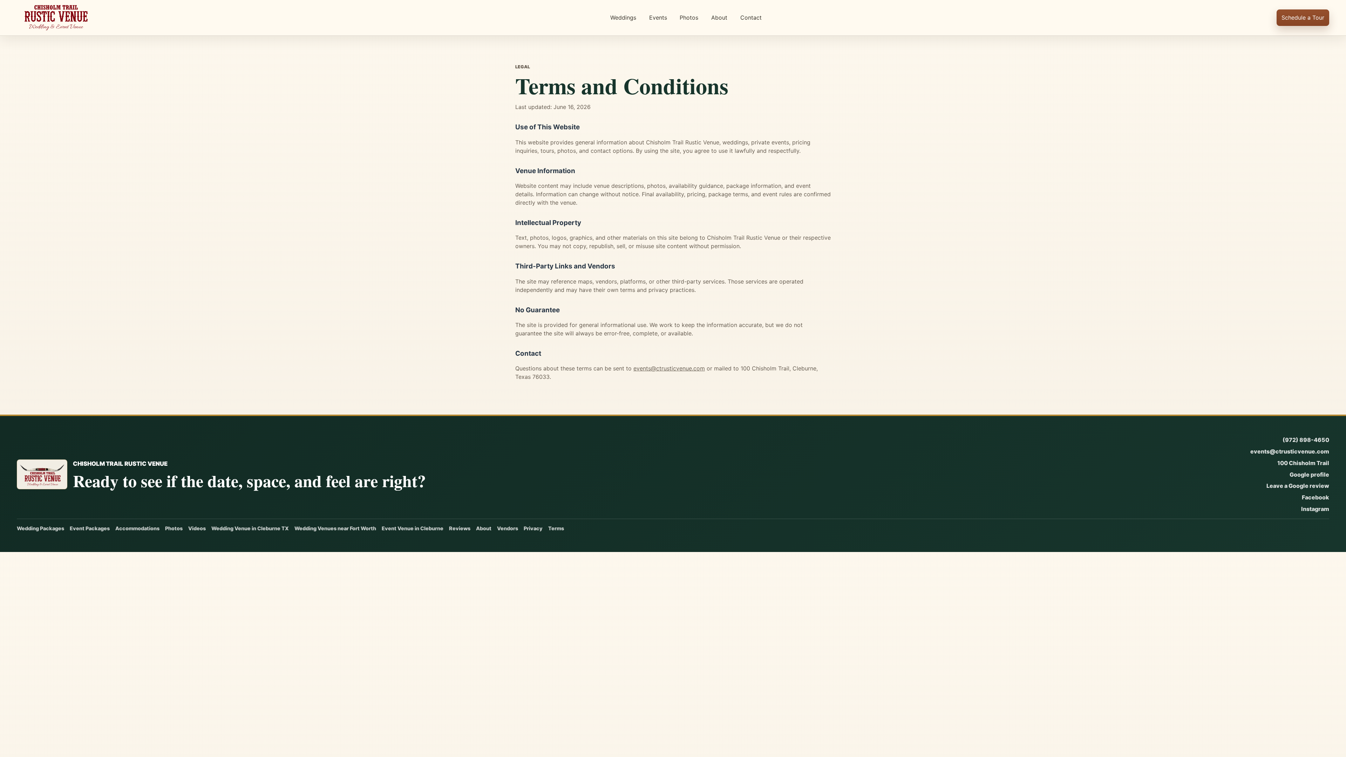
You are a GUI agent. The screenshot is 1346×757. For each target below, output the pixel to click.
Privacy (533, 528)
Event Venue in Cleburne (412, 528)
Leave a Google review (1297, 485)
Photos (689, 17)
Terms (556, 528)
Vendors (507, 528)
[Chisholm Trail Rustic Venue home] (56, 18)
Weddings (623, 17)
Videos (197, 528)
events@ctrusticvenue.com (669, 368)
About (719, 17)
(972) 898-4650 (1306, 439)
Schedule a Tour (1303, 17)
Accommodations (137, 528)
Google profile (1309, 474)
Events (658, 17)
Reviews (459, 528)
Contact (751, 17)
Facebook (1315, 497)
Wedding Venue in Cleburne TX (250, 528)
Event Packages (90, 528)
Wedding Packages (40, 528)
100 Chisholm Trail (1303, 462)
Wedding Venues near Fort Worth (335, 528)
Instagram (1315, 508)
